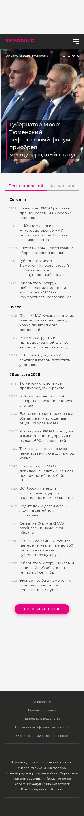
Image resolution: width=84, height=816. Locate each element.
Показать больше (42, 609)
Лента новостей (25, 185)
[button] (64, 56)
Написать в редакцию (42, 718)
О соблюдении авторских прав (42, 735)
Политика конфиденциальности (42, 727)
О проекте (42, 701)
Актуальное (63, 185)
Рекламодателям (42, 710)
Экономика (38, 55)
